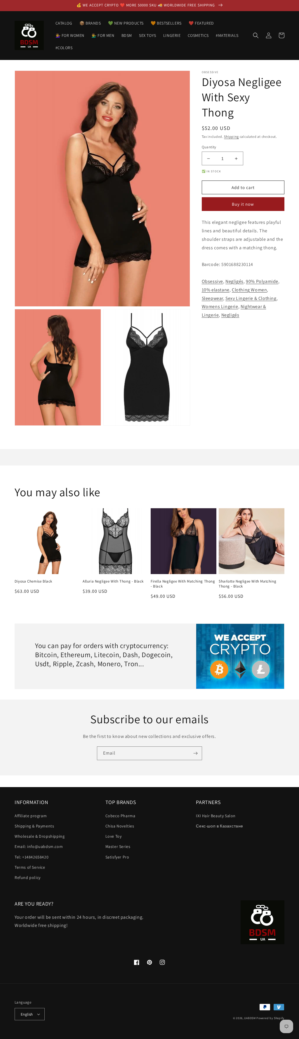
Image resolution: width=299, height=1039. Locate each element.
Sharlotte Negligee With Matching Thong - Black (247, 584)
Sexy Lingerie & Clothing (250, 298)
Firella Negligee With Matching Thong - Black (183, 584)
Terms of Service (30, 867)
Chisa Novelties (119, 826)
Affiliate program (31, 815)
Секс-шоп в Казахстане (219, 826)
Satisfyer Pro (117, 857)
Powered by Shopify (270, 1018)
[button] (255, 35)
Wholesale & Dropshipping (40, 836)
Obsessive (212, 281)
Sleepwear (212, 298)
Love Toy (113, 836)
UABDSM (249, 1018)
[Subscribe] (195, 753)
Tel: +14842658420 (31, 857)
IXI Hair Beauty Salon (216, 815)
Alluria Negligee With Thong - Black (113, 581)
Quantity (209, 147)
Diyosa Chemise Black (33, 581)
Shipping (231, 136)
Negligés (234, 281)
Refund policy (28, 877)
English (27, 1014)
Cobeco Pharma (120, 815)
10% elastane (216, 290)
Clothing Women (249, 290)
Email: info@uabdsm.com (39, 846)
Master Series (118, 846)
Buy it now (243, 204)
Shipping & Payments (34, 826)
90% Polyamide (262, 281)
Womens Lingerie (220, 306)
